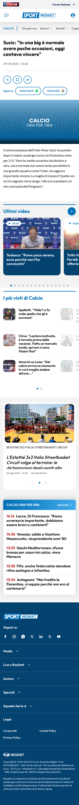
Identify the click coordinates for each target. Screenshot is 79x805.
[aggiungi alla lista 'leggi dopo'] (17, 80)
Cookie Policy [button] (48, 731)
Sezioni (8, 679)
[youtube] (59, 637)
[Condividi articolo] (7, 80)
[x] (32, 637)
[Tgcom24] (11, 4)
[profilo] (73, 15)
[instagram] (14, 637)
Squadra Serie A (14, 706)
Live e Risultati (13, 665)
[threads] (50, 637)
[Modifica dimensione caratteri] (27, 80)
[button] (39, 15)
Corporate (10, 731)
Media (7, 651)
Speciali (9, 692)
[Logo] (39, 15)
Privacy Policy (11, 737)
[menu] (6, 15)
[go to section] (72, 211)
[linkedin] (41, 637)
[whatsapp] (23, 637)
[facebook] (5, 637)
